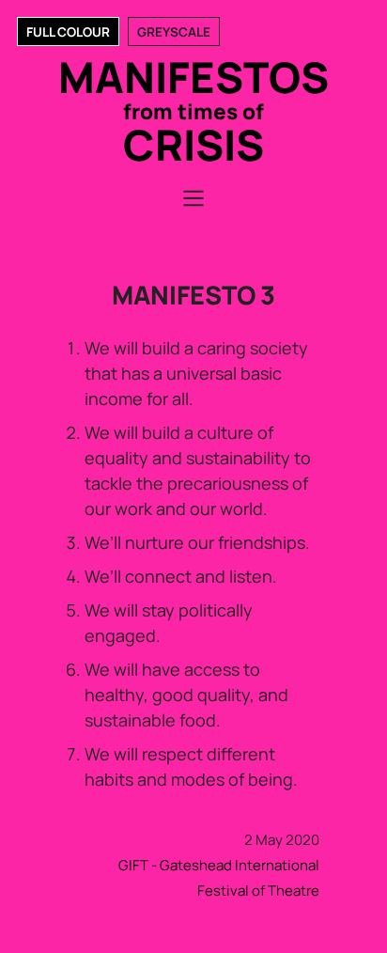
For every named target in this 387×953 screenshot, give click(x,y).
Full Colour (68, 31)
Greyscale (173, 31)
